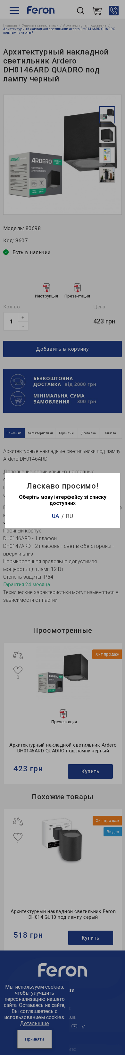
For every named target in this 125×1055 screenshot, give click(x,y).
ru (69, 516)
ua (55, 516)
